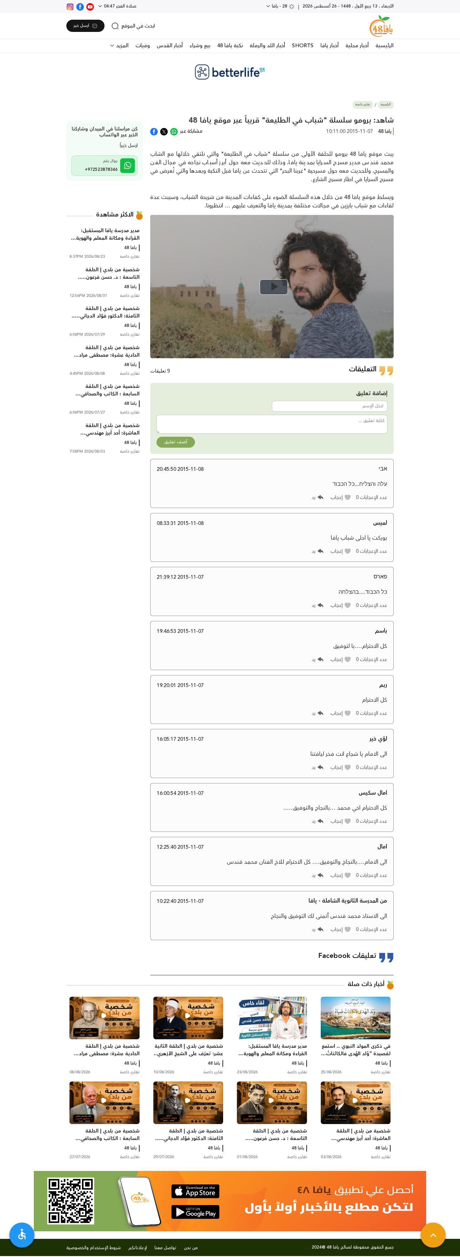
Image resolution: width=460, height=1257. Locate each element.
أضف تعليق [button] (175, 442)
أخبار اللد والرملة (267, 46)
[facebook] (80, 6)
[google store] (195, 1212)
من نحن (191, 1247)
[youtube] (90, 6)
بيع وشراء (200, 46)
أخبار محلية (357, 46)
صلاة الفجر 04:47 (119, 6)
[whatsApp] (174, 131)
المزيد (122, 46)
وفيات (142, 46)
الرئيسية (385, 46)
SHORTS (303, 46)
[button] (341, 497)
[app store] (195, 1191)
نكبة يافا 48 (230, 46)
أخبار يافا (329, 46)
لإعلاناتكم (137, 1247)
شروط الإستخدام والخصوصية (93, 1247)
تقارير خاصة (362, 104)
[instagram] (70, 6)
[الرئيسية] (381, 26)
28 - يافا (280, 6)
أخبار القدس (170, 46)
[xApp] (164, 131)
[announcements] (230, 72)
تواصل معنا (165, 1247)
